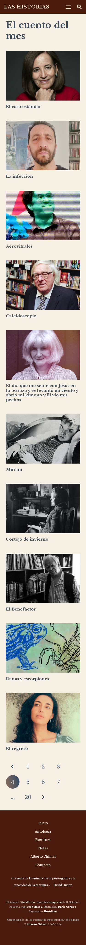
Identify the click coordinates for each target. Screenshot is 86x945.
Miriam (14, 469)
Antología (43, 831)
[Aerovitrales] (43, 215)
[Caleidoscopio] (43, 285)
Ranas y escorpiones (27, 679)
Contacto (43, 865)
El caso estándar (23, 106)
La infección (19, 176)
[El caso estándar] (43, 76)
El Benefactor (21, 609)
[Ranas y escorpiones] (43, 648)
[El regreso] (43, 718)
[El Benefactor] (43, 578)
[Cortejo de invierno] (43, 508)
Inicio (43, 823)
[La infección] (43, 145)
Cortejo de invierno (27, 539)
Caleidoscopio (21, 316)
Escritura (43, 839)
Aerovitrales (19, 246)
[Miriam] (43, 439)
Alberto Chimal (43, 856)
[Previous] (13, 767)
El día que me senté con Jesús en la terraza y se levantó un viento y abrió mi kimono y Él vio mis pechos (42, 392)
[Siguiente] (43, 797)
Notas (43, 848)
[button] (68, 7)
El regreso (17, 748)
